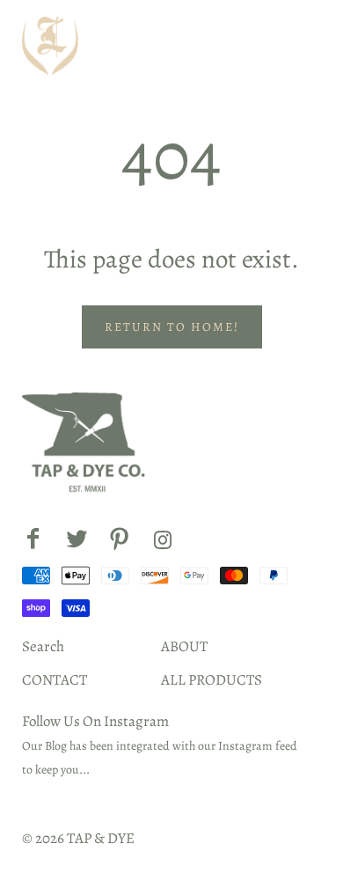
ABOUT (184, 646)
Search (43, 646)
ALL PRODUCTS (211, 680)
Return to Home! (172, 327)
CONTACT (54, 680)
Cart (297, 46)
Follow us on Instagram (95, 721)
